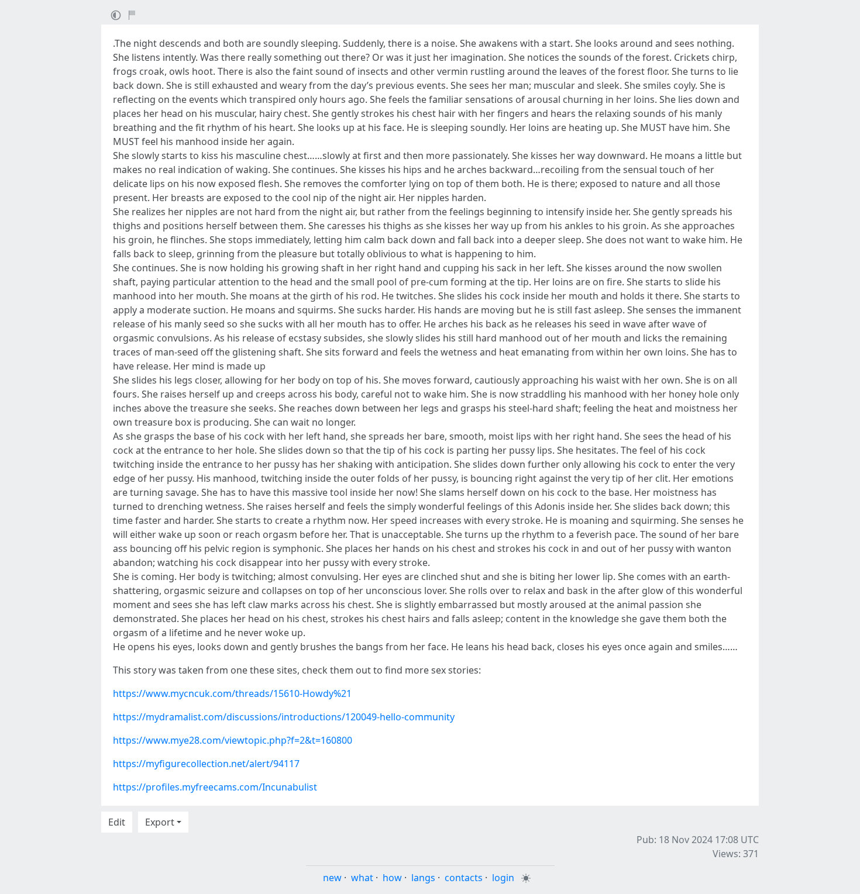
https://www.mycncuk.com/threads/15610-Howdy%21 (232, 693)
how (392, 877)
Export (159, 822)
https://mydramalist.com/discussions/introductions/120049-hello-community (284, 716)
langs (423, 877)
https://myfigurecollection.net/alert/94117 (206, 763)
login (503, 877)
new (332, 877)
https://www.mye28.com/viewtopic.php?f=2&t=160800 (232, 740)
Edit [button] (116, 822)
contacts (464, 877)
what (362, 877)
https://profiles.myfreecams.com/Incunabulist (215, 787)
